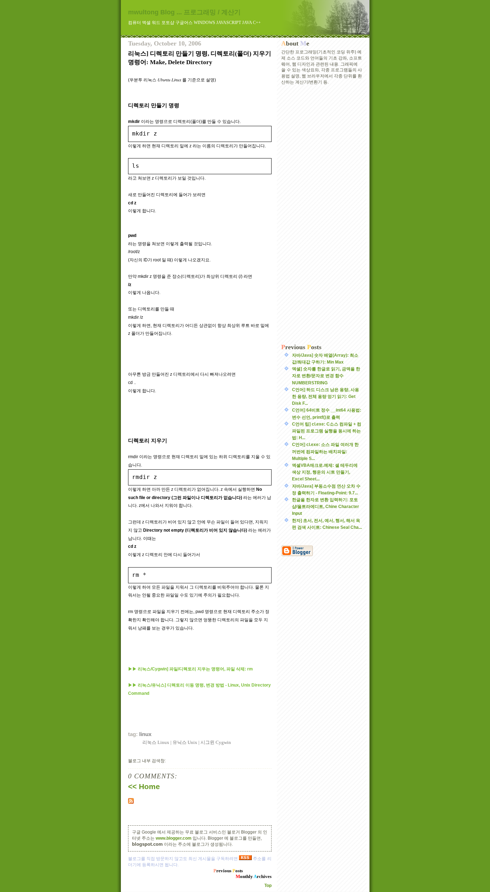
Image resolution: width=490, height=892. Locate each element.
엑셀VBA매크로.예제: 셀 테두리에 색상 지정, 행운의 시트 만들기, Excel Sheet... (325, 472)
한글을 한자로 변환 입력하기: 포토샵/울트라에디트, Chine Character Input (325, 506)
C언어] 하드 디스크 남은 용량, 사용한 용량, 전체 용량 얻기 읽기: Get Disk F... (325, 396)
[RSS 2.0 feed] (200, 801)
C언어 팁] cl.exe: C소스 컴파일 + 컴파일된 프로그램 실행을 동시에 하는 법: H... (326, 431)
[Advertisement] (321, 214)
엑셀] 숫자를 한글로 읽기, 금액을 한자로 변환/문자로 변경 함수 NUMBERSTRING (326, 375)
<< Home (144, 786)
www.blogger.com (174, 838)
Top (268, 885)
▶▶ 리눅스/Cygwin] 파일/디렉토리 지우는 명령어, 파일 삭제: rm (190, 669)
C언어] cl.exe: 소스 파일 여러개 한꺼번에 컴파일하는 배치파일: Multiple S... (325, 451)
